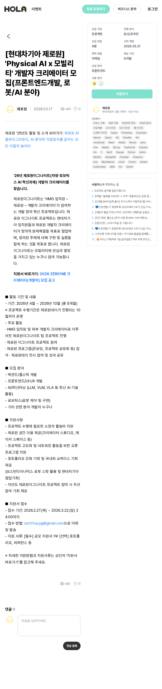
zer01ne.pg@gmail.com (44, 523)
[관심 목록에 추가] (76, 584)
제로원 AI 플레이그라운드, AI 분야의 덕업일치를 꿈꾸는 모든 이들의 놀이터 (42, 139)
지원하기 (122, 94)
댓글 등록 (71, 646)
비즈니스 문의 (127, 9)
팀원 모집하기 (96, 9)
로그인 (153, 9)
